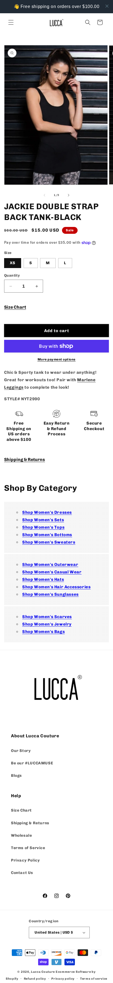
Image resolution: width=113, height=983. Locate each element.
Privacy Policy (25, 860)
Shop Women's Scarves (47, 616)
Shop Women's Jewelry (47, 624)
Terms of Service (28, 848)
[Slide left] (44, 195)
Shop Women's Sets (43, 519)
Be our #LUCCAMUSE (32, 763)
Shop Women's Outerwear (50, 564)
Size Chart (15, 307)
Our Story (21, 750)
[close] (107, 6)
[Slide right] (69, 195)
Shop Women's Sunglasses (50, 594)
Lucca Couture (43, 972)
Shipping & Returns (24, 459)
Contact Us (22, 872)
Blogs (16, 775)
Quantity (12, 275)
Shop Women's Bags (43, 631)
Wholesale (21, 835)
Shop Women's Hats (43, 579)
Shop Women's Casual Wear (51, 571)
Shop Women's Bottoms (47, 534)
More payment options (57, 359)
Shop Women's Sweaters (48, 542)
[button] (11, 22)
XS (12, 263)
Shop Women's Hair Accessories (56, 586)
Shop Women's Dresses (47, 512)
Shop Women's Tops (43, 527)
